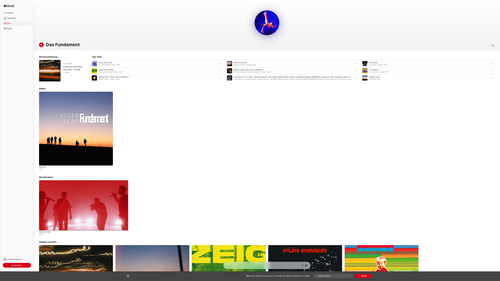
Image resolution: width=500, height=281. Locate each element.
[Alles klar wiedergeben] (42, 162)
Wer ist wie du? (240, 63)
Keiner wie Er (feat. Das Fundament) (114, 77)
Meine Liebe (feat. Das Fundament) (248, 70)
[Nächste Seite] (497, 70)
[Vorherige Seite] (89, 70)
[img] (9, 5)
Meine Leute (375, 77)
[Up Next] (302, 265)
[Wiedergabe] (41, 44)
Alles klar (42, 93)
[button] (17, 13)
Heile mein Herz (105, 63)
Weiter (364, 276)
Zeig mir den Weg (106, 70)
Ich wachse (374, 70)
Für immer (374, 63)
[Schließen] (128, 276)
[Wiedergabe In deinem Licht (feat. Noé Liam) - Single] (42, 78)
